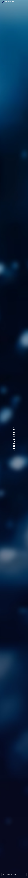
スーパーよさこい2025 (11, 874)
